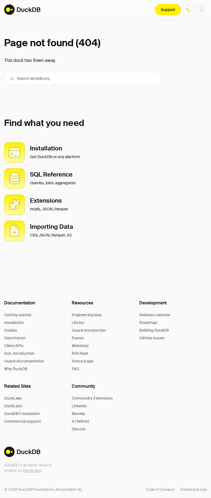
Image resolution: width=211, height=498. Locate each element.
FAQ (75, 368)
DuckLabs (32, 470)
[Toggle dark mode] (188, 9)
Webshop (80, 345)
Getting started (17, 314)
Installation (14, 322)
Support (168, 9)
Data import (15, 337)
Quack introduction (89, 330)
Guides (10, 330)
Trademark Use (193, 489)
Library (78, 322)
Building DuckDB (154, 330)
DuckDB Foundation (22, 413)
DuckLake (13, 398)
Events (78, 337)
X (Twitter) (80, 421)
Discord (79, 429)
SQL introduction (19, 353)
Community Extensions (92, 398)
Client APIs (13, 345)
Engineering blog (86, 314)
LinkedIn (79, 405)
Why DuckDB (15, 368)
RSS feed (80, 353)
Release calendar (154, 314)
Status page (82, 361)
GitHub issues (151, 337)
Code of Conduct (160, 489)
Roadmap (148, 322)
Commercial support (22, 421)
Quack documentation (24, 361)
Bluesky (78, 413)
